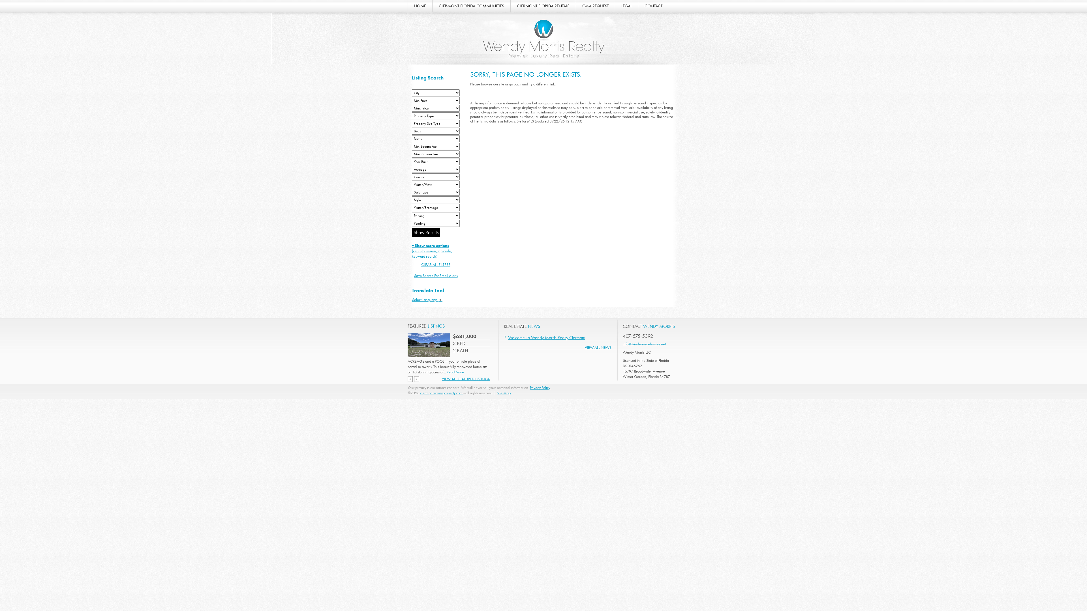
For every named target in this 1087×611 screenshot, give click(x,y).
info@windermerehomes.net (644, 344)
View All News (598, 347)
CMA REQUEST (595, 6)
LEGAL (626, 6)
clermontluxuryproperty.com (441, 392)
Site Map (504, 392)
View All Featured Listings (466, 378)
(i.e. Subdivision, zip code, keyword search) (432, 251)
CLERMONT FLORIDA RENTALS (543, 6)
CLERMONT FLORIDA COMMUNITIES (471, 6)
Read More (455, 372)
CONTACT (653, 6)
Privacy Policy (540, 387)
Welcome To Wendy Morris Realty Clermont (546, 338)
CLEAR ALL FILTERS (435, 264)
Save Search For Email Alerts (436, 275)
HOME (420, 6)
